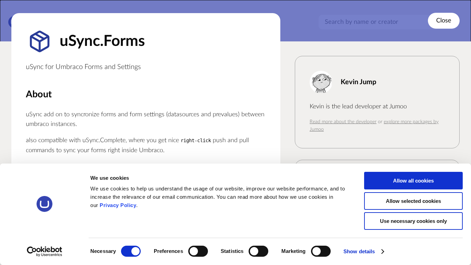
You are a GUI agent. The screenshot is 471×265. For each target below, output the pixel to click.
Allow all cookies (413, 181)
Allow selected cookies (413, 201)
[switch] (198, 251)
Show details (359, 251)
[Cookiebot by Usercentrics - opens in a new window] (44, 251)
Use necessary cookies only (413, 221)
